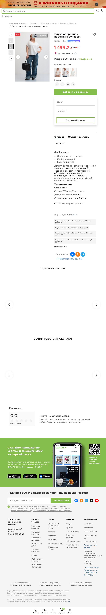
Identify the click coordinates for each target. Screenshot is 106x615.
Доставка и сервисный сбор (53, 526)
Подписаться (61, 500)
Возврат (52, 536)
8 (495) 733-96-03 (16, 534)
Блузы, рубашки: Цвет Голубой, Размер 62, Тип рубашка (72, 222)
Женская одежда (35, 527)
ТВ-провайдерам (90, 540)
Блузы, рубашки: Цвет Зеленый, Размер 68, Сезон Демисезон (74, 234)
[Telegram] (83, 254)
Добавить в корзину (76, 92)
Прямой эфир (72, 532)
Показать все (60, 246)
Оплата (51, 532)
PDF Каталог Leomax (37, 560)
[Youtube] (97, 501)
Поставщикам (90, 535)
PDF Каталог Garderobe (37, 566)
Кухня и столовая (35, 550)
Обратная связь (73, 541)
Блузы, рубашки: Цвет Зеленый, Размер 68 (71, 228)
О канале (88, 524)
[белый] (65, 72)
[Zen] (91, 501)
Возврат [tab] (60, 143)
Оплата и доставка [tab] (78, 137)
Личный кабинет (70, 536)
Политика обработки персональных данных (50, 584)
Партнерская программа (72, 546)
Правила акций (55, 543)
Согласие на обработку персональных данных (81, 584)
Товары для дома (36, 545)
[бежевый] (57, 72)
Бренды (70, 528)
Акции (69, 524)
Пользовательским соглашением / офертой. (52, 511)
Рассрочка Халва (53, 548)
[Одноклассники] (77, 254)
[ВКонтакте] (72, 254)
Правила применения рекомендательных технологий (93, 554)
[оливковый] (73, 72)
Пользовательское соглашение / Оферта (20, 584)
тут (69, 601)
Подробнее (85, 59)
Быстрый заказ (75, 120)
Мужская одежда (35, 533)
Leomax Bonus (90, 532)
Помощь (52, 540)
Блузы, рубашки (65, 214)
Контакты (88, 528)
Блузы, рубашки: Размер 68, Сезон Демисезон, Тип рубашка (74, 241)
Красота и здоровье (36, 539)
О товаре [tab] (59, 137)
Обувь (34, 555)
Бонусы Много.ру (88, 562)
